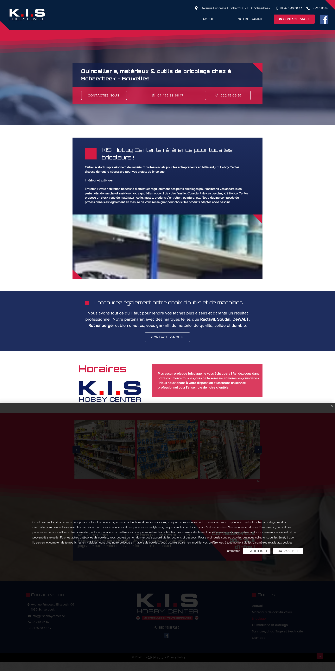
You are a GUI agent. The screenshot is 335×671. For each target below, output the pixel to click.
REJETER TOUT (257, 551)
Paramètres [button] (232, 551)
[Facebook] (324, 19)
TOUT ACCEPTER (287, 551)
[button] (250, 19)
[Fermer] (332, 406)
